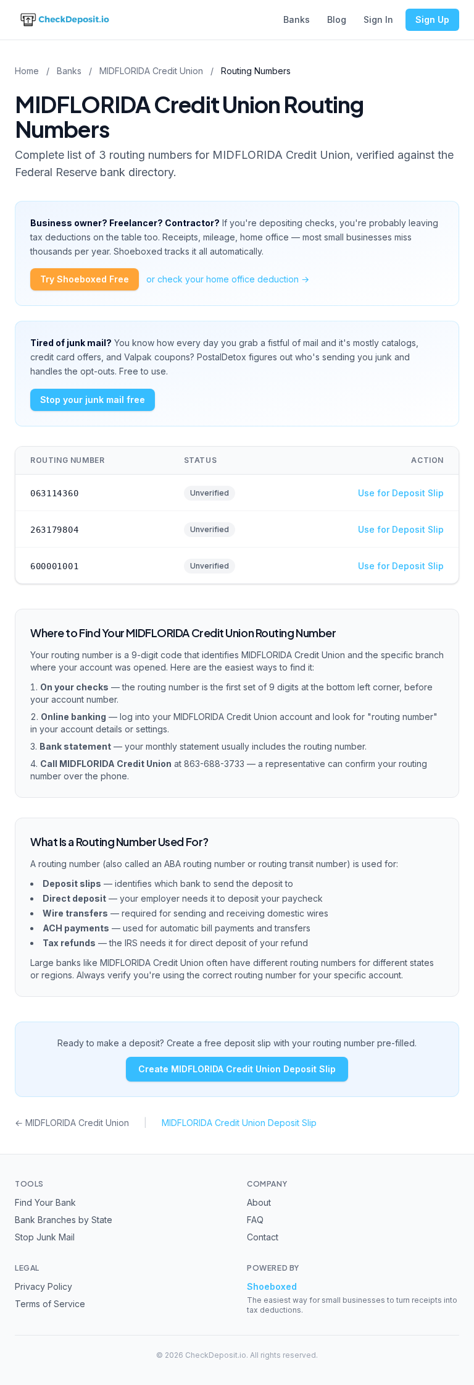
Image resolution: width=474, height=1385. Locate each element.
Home (27, 71)
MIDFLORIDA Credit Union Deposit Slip (239, 1122)
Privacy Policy (43, 1286)
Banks (296, 19)
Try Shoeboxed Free (84, 279)
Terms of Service (50, 1303)
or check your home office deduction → (227, 279)
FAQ (255, 1219)
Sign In (378, 19)
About (259, 1202)
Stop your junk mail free (92, 399)
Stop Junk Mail (45, 1237)
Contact (262, 1237)
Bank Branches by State (63, 1219)
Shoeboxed (272, 1286)
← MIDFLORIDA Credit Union (72, 1122)
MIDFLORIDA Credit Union (151, 71)
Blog (336, 19)
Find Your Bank (45, 1202)
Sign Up (432, 19)
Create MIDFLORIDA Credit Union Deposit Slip (237, 1069)
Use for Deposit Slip (401, 493)
